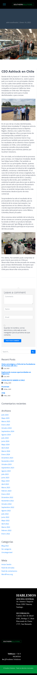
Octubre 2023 (6, 464)
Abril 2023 (5, 484)
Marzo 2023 (5, 487)
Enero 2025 (5, 425)
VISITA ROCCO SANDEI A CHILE (13, 380)
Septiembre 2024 (7, 431)
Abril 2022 (5, 524)
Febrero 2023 (6, 491)
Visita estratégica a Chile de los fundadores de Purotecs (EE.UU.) (18, 365)
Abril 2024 (5, 448)
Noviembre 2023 (7, 461)
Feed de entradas (7, 568)
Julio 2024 (5, 438)
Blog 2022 (5, 546)
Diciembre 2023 (7, 458)
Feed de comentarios (9, 571)
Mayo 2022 (5, 520)
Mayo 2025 (5, 418)
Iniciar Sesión (6, 564)
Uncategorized (6, 552)
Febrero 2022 (6, 530)
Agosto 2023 (6, 471)
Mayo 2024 (5, 444)
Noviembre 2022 (7, 501)
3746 (3, 393)
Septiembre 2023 (7, 468)
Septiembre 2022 (7, 507)
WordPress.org (7, 574)
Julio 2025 (5, 415)
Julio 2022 (5, 514)
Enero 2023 (5, 494)
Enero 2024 (5, 454)
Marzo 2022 (5, 527)
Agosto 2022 (6, 511)
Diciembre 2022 (7, 497)
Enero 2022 (5, 534)
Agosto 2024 (6, 435)
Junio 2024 (5, 441)
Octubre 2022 (6, 504)
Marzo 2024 (5, 451)
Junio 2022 (5, 517)
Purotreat (5, 387)
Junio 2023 (5, 478)
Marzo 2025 (5, 421)
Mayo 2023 (5, 481)
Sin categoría (6, 549)
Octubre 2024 (6, 428)
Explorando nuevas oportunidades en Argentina (16, 373)
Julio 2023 (5, 474)
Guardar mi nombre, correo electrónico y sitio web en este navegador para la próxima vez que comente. (17, 331)
